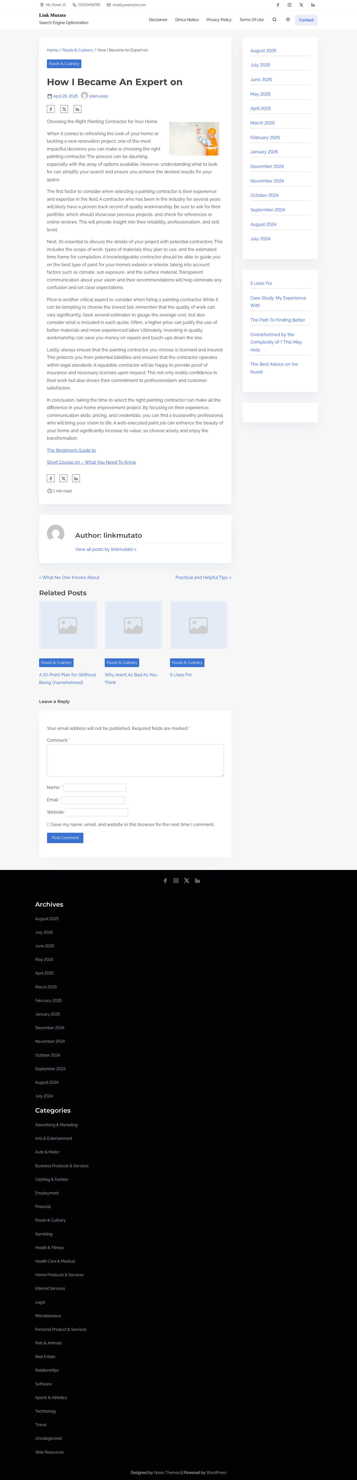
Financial (43, 1206)
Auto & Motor (47, 1152)
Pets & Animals (48, 1343)
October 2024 (264, 195)
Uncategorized (48, 1438)
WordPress (216, 1472)
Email (54, 799)
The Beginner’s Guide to (71, 450)
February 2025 (265, 137)
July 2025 (260, 64)
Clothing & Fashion (51, 1179)
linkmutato (98, 96)
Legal (40, 1302)
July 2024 (260, 238)
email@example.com (129, 5)
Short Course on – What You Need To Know (91, 462)
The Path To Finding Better (277, 319)
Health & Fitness (49, 1247)
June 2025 (261, 79)
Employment (47, 1193)
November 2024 (267, 180)
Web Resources (49, 1452)
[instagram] (289, 5)
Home (52, 50)
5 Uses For (181, 674)
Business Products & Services (62, 1166)
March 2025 (262, 122)
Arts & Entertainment (53, 1138)
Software (43, 1384)
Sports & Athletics (51, 1397)
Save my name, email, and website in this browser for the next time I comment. (132, 824)
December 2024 (267, 166)
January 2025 (264, 151)
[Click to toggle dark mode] (288, 20)
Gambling (43, 1234)
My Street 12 (55, 5)
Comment (58, 740)
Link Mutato (52, 15)
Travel (40, 1424)
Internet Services (50, 1288)
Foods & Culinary (77, 50)
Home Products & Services (59, 1275)
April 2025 (260, 108)
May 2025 (260, 94)
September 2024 (267, 209)
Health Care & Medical (55, 1261)
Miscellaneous (48, 1316)
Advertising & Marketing (56, 1125)
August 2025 (263, 50)
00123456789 (88, 5)
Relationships (47, 1370)
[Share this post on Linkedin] (77, 109)
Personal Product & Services (60, 1329)
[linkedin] (313, 5)
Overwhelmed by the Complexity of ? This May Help (276, 342)
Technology (45, 1411)
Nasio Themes (167, 1472)
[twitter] (301, 5)
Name (54, 787)
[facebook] (278, 5)
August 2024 (263, 224)
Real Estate (45, 1356)
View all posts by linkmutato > (105, 549)
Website (55, 812)
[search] (274, 20)
